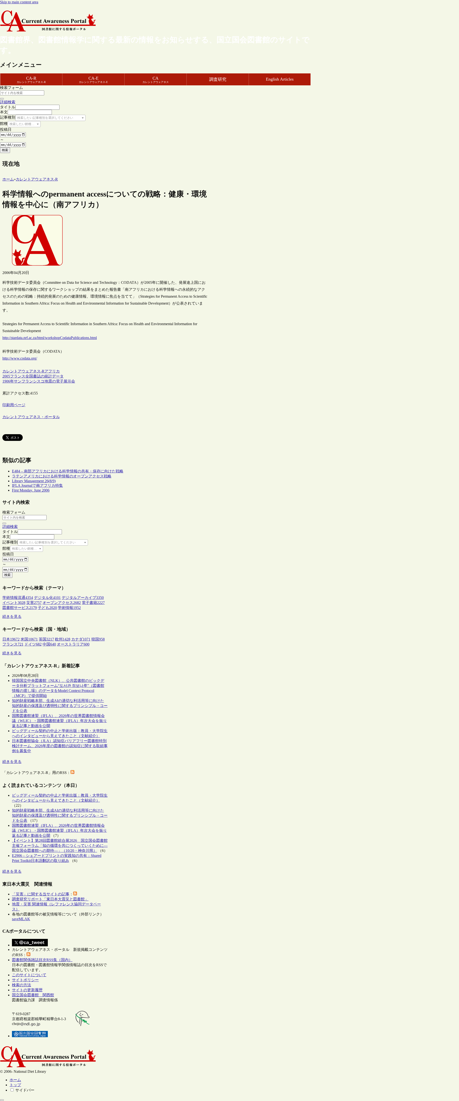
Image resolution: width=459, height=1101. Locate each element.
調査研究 (217, 79)
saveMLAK (21, 919)
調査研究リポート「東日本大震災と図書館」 (50, 899)
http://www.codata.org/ (19, 358)
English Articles (280, 79)
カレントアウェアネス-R (23, 371)
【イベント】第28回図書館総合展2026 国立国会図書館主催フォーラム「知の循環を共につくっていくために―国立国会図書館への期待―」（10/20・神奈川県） (60, 845)
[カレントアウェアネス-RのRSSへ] (72, 773)
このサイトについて (29, 975)
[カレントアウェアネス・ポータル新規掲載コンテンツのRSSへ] (28, 955)
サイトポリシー (25, 980)
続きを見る (12, 616)
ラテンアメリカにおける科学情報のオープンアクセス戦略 (61, 476)
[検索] (2, 98)
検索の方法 (21, 985)
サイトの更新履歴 (27, 990)
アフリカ (52, 371)
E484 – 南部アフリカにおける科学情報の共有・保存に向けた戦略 (67, 471)
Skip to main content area (19, 2)
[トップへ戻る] (2, 1100)
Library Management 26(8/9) (34, 481)
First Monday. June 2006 (30, 490)
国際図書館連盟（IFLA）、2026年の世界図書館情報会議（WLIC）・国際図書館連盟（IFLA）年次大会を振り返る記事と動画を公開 (59, 721)
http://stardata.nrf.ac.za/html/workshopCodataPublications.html (49, 338)
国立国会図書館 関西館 (33, 995)
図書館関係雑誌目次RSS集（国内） (42, 960)
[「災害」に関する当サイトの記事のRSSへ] (75, 894)
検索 (5, 150)
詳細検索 (7, 102)
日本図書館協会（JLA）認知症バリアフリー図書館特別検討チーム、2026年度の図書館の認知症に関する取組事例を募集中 (60, 746)
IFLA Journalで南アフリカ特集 (37, 485)
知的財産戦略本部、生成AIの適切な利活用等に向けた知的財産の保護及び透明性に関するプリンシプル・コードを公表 (60, 706)
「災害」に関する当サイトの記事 (40, 894)
